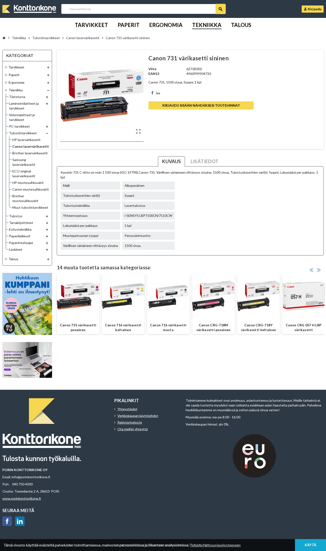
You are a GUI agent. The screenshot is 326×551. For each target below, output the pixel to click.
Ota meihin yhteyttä (132, 429)
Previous (311, 269)
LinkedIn (20, 521)
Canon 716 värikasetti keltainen (123, 327)
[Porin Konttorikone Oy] (29, 8)
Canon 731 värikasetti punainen (78, 327)
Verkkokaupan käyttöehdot (137, 416)
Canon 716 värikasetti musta (168, 327)
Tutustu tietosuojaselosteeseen (215, 545)
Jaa (157, 93)
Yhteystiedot (127, 409)
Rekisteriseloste (129, 422)
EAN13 (153, 74)
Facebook (7, 521)
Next (318, 269)
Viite (152, 69)
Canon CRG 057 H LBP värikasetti (303, 327)
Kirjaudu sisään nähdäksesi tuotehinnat (201, 105)
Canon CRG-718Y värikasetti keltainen (258, 327)
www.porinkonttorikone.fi (21, 498)
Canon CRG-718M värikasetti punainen (213, 327)
